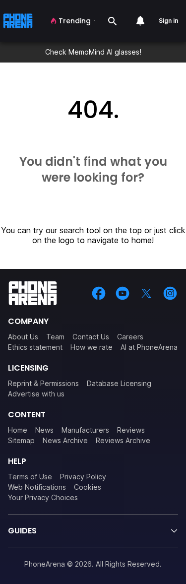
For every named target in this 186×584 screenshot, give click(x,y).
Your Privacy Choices (43, 497)
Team (55, 336)
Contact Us (90, 336)
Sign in (168, 20)
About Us (23, 336)
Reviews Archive (123, 440)
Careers (130, 336)
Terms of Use (30, 476)
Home (17, 430)
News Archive (65, 440)
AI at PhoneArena (149, 347)
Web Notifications (37, 487)
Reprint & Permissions (43, 383)
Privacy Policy (83, 476)
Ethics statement (35, 347)
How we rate (91, 347)
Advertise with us (36, 393)
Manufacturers (85, 430)
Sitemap (21, 440)
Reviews (131, 430)
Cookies (87, 487)
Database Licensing (119, 383)
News (44, 430)
